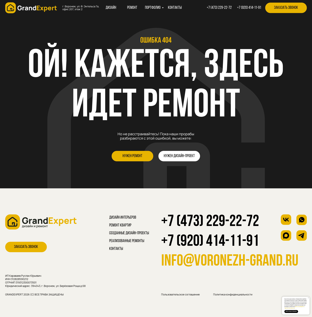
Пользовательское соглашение (180, 294)
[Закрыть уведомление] (308, 298)
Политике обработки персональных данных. (294, 307)
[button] (286, 8)
